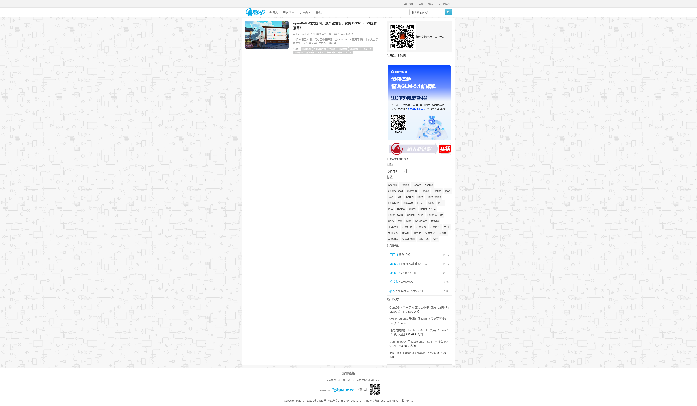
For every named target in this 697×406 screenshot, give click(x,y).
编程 (340, 52)
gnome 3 (412, 191)
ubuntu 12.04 (428, 209)
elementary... (407, 282)
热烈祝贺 (404, 255)
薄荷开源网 (344, 380)
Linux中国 (330, 380)
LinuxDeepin (434, 197)
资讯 (288, 12)
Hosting (437, 191)
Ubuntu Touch (415, 215)
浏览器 (443, 233)
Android (392, 185)
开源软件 (310, 52)
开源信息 (354, 48)
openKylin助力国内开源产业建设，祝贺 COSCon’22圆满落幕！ (335, 25)
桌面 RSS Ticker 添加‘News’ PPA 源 (412, 353)
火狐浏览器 (408, 239)
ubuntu (413, 209)
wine (408, 221)
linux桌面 (306, 48)
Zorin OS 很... (409, 273)
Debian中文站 (359, 380)
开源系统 (299, 52)
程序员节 (331, 52)
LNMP (420, 203)
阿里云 (409, 400)
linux (420, 197)
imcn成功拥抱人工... (414, 264)
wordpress (421, 221)
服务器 (417, 233)
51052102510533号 (389, 400)
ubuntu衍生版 (435, 215)
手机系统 (393, 233)
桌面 (305, 12)
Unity (391, 221)
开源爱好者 (367, 48)
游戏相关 (393, 239)
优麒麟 (332, 48)
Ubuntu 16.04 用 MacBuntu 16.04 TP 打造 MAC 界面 (418, 343)
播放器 (406, 233)
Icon (447, 191)
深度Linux (373, 380)
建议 (430, 3)
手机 (446, 227)
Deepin (405, 185)
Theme (401, 209)
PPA (390, 209)
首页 (275, 12)
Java (391, 197)
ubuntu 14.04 (395, 215)
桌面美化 (430, 233)
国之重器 (343, 48)
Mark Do (394, 264)
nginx (431, 203)
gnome (429, 185)
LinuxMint (393, 203)
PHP (440, 203)
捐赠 (420, 3)
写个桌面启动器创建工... (410, 291)
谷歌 (435, 239)
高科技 (349, 52)
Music (319, 400)
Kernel (410, 197)
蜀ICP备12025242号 (352, 400)
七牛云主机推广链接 (398, 159)
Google (425, 191)
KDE (399, 197)
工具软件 (393, 227)
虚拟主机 (424, 239)
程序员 (320, 52)
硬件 (321, 12)
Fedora (417, 185)
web (400, 221)
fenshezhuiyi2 (304, 34)
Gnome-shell (395, 191)
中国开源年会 (320, 48)
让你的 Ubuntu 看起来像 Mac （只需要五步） (418, 319)
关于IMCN (444, 3)
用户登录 (408, 4)
